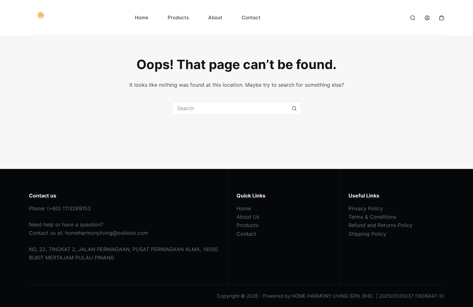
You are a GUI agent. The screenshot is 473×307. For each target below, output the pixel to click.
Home (141, 17)
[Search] (412, 17)
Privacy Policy (365, 208)
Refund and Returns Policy (380, 225)
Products (178, 17)
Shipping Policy (367, 234)
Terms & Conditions (372, 217)
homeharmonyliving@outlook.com (106, 233)
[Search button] (294, 108)
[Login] (427, 17)
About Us (247, 217)
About (215, 17)
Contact (251, 17)
